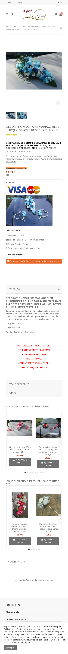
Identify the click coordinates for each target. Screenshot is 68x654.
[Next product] (61, 28)
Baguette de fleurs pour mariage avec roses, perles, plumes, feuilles (48, 527)
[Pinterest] (13, 182)
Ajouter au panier (21, 461)
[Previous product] (60, 28)
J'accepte (10, 647)
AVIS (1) (12, 393)
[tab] (34, 289)
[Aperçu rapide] (20, 443)
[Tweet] (10, 182)
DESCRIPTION (15, 289)
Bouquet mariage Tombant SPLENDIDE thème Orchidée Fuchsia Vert (20, 527)
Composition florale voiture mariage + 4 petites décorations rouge (48, 451)
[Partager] (6, 182)
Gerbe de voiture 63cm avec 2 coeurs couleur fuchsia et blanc (20, 449)
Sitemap (18, 2)
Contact (9, 2)
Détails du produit (19, 384)
